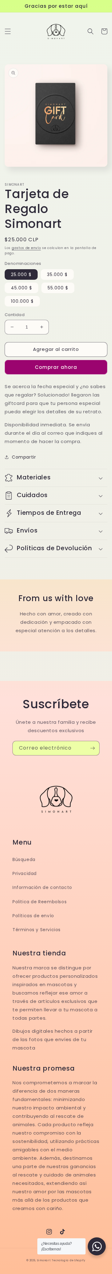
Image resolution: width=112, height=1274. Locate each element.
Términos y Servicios (36, 930)
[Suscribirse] (92, 748)
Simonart (44, 1260)
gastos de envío (26, 248)
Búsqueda (23, 859)
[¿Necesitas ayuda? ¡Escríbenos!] (97, 1246)
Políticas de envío (33, 916)
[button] (8, 31)
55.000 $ (58, 288)
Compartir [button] (24, 457)
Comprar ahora (56, 367)
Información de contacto (42, 887)
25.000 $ (21, 274)
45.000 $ (21, 288)
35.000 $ (57, 274)
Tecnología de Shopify (69, 1260)
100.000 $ (22, 301)
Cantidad (15, 315)
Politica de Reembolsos (39, 902)
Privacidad (24, 873)
